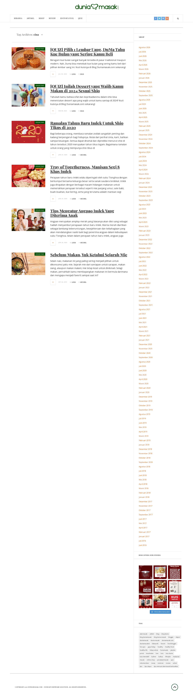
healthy (160, 647)
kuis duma (169, 653)
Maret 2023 (143, 226)
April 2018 (143, 484)
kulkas (160, 657)
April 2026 (143, 65)
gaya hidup (151, 647)
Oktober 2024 (144, 143)
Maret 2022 (143, 279)
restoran (161, 663)
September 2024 (146, 148)
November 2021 (145, 296)
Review (52, 18)
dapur (178, 637)
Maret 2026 (143, 69)
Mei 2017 (142, 523)
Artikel (30, 18)
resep (153, 663)
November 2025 (145, 86)
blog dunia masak (160, 637)
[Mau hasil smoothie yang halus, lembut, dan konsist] (145, 601)
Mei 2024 (142, 165)
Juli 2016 (142, 541)
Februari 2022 (144, 283)
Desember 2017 (145, 501)
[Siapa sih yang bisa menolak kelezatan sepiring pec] (160, 601)
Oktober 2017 (144, 510)
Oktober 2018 (144, 458)
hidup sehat (154, 650)
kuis (162, 653)
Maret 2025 (143, 121)
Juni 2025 (143, 108)
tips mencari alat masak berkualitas (166, 666)
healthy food (169, 647)
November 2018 (145, 453)
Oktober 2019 (144, 405)
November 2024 (145, 139)
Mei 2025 (142, 113)
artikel (152, 634)
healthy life (143, 650)
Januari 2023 (144, 235)
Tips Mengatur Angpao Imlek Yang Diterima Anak (82, 213)
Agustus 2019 (144, 414)
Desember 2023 (145, 187)
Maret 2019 (143, 436)
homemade (164, 650)
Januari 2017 (144, 536)
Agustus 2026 (144, 47)
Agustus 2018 (144, 466)
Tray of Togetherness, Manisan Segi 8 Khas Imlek (85, 169)
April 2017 (143, 527)
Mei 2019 (142, 427)
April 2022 (143, 274)
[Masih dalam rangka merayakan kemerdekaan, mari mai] (174, 601)
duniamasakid (145, 644)
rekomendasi (144, 663)
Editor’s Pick (67, 18)
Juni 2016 (143, 545)
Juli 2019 (142, 418)
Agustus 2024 (144, 152)
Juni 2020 (143, 370)
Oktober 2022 (144, 248)
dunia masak (155, 640)
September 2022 (146, 252)
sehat (175, 663)
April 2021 (143, 327)
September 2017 (146, 514)
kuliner (153, 657)
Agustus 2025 (144, 100)
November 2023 (145, 191)
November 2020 (145, 348)
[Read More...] (53, 74)
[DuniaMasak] (96, 7)
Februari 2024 (144, 178)
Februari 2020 (144, 388)
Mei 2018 (142, 479)
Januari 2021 (144, 340)
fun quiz (142, 647)
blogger (170, 637)
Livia (74, 74)
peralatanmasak (162, 660)
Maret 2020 (143, 383)
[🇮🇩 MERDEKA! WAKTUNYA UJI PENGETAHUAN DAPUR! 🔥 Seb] (174, 587)
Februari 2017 (144, 532)
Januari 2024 (144, 182)
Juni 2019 (143, 423)
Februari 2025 (144, 126)
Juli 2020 (142, 366)
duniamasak (144, 640)
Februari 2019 (144, 440)
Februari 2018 (144, 493)
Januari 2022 (144, 287)
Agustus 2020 (144, 362)
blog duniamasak (146, 637)
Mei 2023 (142, 217)
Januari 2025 (144, 130)
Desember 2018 (145, 449)
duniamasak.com (167, 640)
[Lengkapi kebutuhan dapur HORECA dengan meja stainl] (145, 572)
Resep (41, 18)
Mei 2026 (142, 60)
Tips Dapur (148, 666)
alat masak (143, 634)
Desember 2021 (145, 292)
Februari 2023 (144, 231)
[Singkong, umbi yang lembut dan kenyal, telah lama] (160, 587)
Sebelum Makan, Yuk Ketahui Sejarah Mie (88, 254)
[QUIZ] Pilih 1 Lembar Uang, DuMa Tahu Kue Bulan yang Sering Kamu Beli (87, 52)
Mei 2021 (142, 322)
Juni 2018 (143, 475)
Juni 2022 (143, 265)
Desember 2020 (145, 344)
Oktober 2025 (144, 91)
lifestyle (168, 657)
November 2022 (145, 244)
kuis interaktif (144, 657)
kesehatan (149, 653)
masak (142, 660)
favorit (163, 644)
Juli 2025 (142, 104)
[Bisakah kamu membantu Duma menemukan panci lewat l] (174, 572)
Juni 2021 (143, 318)
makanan (176, 657)
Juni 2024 (143, 161)
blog (157, 634)
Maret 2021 (143, 331)
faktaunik (155, 644)
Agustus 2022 (144, 257)
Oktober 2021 (144, 300)
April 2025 (143, 117)
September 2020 (146, 357)
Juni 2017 (143, 519)
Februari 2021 (144, 335)
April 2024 (143, 169)
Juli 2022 (142, 261)
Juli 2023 (142, 209)
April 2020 (143, 379)
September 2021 (146, 305)
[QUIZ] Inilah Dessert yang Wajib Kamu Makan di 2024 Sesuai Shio (86, 88)
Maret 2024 (143, 174)
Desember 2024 (145, 134)
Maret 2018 (143, 488)
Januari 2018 (144, 497)
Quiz (80, 18)
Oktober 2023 (144, 196)
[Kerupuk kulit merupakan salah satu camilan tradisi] (160, 572)
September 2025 (146, 95)
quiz (172, 660)
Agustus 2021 (144, 309)
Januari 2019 (144, 445)
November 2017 (145, 506)
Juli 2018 (142, 471)
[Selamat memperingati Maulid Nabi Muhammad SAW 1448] (145, 587)
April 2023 (143, 222)
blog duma (165, 634)
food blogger (172, 644)
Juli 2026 (142, 51)
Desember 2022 (145, 239)
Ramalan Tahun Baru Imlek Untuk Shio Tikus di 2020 (86, 125)
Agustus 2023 (144, 204)
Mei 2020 (142, 375)
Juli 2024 (142, 156)
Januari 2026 (144, 78)
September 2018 (146, 462)
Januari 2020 (144, 392)
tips (141, 666)
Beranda (18, 18)
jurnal (142, 653)
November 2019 (145, 401)
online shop (151, 660)
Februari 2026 (144, 73)
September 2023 (146, 200)
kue (157, 653)
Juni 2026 (143, 56)
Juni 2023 (143, 213)
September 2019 (146, 410)
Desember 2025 (145, 82)
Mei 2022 (142, 270)
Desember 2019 (145, 396)
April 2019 (143, 431)
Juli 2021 (142, 314)
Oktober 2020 (144, 353)
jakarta (172, 650)
